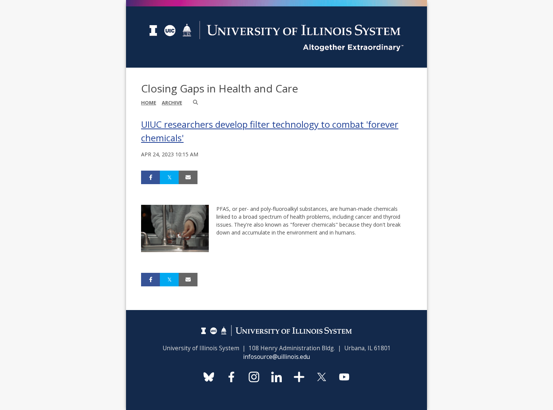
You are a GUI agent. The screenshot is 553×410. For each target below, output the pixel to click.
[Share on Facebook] (150, 177)
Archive (172, 102)
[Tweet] (169, 177)
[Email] (188, 177)
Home (148, 102)
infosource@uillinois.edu (276, 357)
